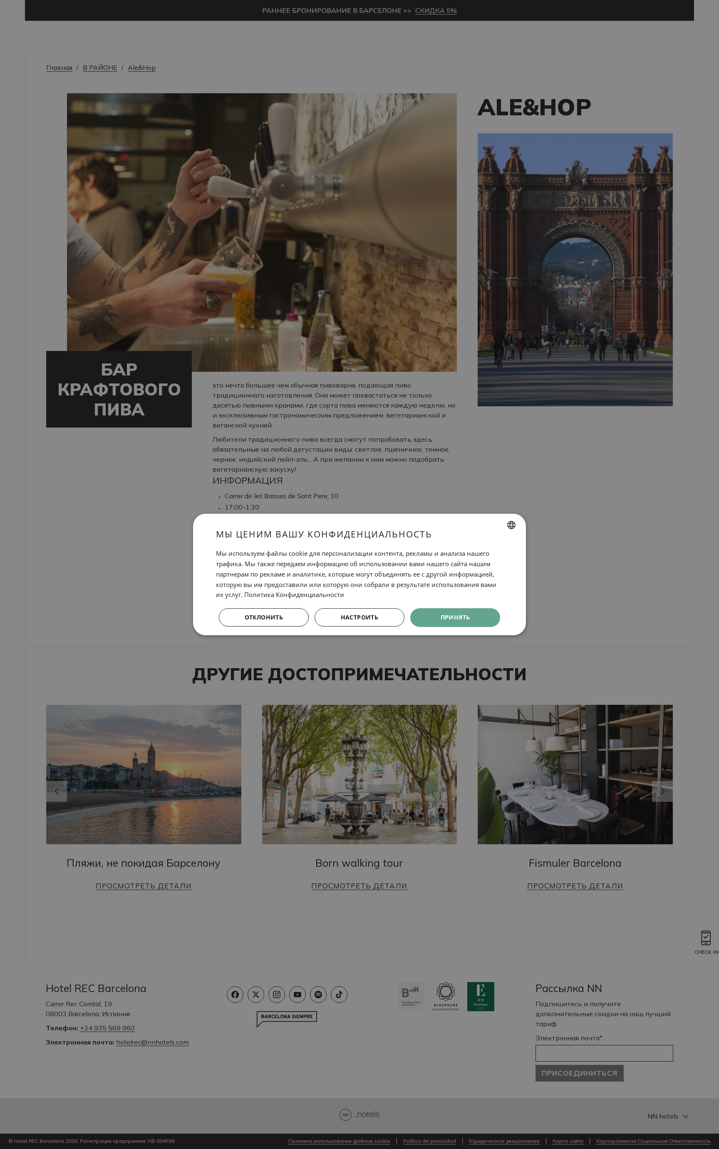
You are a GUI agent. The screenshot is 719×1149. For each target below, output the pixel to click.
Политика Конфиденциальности (294, 594)
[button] (359, 618)
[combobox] (511, 525)
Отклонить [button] (264, 617)
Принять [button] (455, 617)
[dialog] (359, 574)
